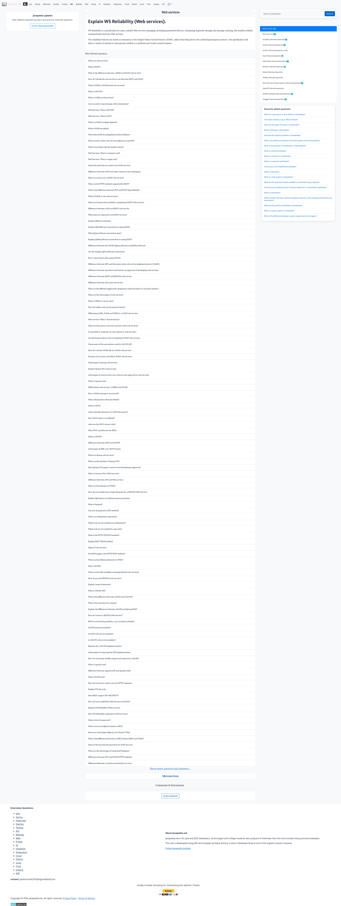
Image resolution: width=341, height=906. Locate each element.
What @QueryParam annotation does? (104, 233)
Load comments (170, 796)
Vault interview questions (273, 56)
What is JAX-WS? (95, 91)
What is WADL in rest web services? (103, 196)
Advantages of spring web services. (103, 362)
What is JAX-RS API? (97, 590)
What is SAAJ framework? (99, 720)
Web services (269, 29)
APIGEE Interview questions (273, 77)
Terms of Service (86, 898)
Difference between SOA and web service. (105, 282)
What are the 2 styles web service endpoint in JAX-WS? (111, 141)
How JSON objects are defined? (101, 418)
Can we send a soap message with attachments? (108, 104)
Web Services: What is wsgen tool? (102, 159)
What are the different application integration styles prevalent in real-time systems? (123, 288)
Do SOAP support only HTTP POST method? (106, 553)
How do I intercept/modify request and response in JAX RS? (113, 658)
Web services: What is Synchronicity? (104, 319)
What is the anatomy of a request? (102, 603)
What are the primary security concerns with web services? (113, 326)
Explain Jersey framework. (99, 584)
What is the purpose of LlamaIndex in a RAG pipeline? (285, 145)
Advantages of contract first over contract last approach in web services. (118, 375)
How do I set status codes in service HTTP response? (110, 683)
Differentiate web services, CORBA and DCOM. (108, 387)
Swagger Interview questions (274, 99)
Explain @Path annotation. (99, 221)
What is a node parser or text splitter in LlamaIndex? (284, 114)
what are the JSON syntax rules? (102, 424)
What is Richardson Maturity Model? (103, 399)
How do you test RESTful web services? (104, 578)
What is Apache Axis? (97, 381)
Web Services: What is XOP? (100, 116)
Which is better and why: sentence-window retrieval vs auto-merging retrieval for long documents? (298, 199)
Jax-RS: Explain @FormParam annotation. (106, 251)
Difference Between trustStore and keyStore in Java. (110, 763)
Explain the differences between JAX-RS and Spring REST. (112, 609)
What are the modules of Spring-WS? (103, 461)
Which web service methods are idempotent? (107, 523)
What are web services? (98, 61)
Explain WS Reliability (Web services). (104, 708)
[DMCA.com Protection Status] (19, 904)
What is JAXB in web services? (101, 97)
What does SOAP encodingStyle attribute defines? (109, 134)
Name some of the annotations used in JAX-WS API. (110, 344)
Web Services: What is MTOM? (101, 110)
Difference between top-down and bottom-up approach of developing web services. (123, 270)
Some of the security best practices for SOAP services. (110, 745)
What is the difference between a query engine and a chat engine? (290, 216)
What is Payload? (95, 504)
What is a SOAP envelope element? (102, 122)
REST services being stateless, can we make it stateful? (111, 621)
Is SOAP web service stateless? (101, 634)
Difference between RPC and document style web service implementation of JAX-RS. (124, 264)
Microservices (171, 776)
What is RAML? (94, 566)
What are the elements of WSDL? (102, 486)
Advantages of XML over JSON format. (104, 449)
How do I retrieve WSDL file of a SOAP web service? (109, 350)
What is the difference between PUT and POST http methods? (114, 190)
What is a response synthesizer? (276, 161)
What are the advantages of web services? (105, 295)
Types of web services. (97, 547)
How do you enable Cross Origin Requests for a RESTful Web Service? (117, 492)
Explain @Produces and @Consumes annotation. (109, 498)
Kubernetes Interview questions (275, 61)
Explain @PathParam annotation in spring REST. (109, 227)
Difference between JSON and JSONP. (104, 443)
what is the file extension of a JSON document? (108, 412)
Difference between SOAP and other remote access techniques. (114, 171)
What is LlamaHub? (271, 172)
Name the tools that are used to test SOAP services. (109, 165)
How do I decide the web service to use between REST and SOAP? (115, 79)
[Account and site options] (170, 4)
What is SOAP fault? (96, 677)
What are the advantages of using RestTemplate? (109, 751)
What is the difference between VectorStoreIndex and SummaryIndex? (292, 140)
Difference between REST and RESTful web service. (110, 276)
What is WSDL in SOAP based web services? (106, 85)
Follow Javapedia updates (178, 848)
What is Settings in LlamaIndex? (276, 130)
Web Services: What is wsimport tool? (104, 153)
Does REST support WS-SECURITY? (103, 695)
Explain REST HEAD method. (100, 541)
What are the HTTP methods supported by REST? (109, 184)
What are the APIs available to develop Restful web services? (113, 572)
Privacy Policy (70, 898)
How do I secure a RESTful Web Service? (105, 615)
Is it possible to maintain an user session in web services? (112, 332)
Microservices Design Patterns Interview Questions (283, 83)
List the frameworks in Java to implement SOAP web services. (114, 338)
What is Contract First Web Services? (103, 473)
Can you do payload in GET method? (103, 510)
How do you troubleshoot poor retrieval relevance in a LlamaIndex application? (295, 187)
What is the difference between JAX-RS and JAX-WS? (110, 597)
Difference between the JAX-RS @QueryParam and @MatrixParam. (117, 245)
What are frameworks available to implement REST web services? (116, 202)
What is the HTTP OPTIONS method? (103, 535)
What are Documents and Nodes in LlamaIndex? (283, 205)
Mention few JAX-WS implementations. (105, 646)
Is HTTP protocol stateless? (99, 627)
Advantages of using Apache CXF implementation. (109, 652)
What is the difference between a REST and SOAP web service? (114, 73)
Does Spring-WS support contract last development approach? (114, 467)
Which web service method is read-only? (105, 529)
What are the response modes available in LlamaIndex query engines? (291, 182)
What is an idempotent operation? (102, 516)
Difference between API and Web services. (106, 480)
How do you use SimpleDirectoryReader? (280, 166)
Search (329, 13)
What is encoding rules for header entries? (106, 147)
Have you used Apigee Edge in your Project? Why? (109, 732)
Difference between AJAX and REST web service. (109, 208)
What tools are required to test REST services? (107, 215)
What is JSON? (94, 406)
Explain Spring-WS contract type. (102, 369)
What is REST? (94, 67)
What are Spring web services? (101, 455)
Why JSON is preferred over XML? (102, 430)
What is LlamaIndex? (272, 192)
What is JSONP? (95, 436)
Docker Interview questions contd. (275, 50)
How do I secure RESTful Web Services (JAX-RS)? (109, 701)
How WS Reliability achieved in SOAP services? (108, 714)
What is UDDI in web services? (101, 301)
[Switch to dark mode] (25, 4)
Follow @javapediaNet (43, 25)
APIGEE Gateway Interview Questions (278, 94)
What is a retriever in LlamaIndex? (277, 156)
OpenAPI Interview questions (273, 88)
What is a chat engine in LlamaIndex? (278, 177)
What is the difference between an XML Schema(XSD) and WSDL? (116, 738)
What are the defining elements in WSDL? (105, 560)
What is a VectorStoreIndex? (275, 151)
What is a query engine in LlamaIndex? (279, 210)
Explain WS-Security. (97, 689)
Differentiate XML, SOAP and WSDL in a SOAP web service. (113, 313)
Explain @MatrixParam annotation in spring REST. (110, 239)
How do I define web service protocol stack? (106, 307)
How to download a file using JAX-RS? (104, 258)
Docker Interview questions (274, 45)
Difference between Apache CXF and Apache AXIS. (109, 671)
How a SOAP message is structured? (103, 393)
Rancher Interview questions (274, 67)
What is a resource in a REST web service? (106, 178)
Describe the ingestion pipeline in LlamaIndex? (282, 135)
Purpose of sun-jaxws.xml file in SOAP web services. (110, 356)
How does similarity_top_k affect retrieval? (281, 119)
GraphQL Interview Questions (275, 39)
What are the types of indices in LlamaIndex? (281, 125)
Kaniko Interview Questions (273, 72)
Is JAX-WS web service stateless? (102, 640)
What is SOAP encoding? (98, 128)
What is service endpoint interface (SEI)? (105, 726)
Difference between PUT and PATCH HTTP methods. (110, 757)
